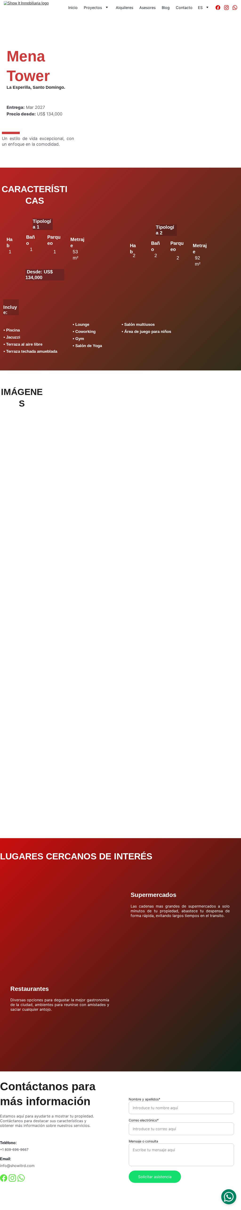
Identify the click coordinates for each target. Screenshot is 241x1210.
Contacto (184, 7)
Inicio (73, 7)
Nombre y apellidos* (144, 1099)
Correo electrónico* (144, 1120)
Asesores (147, 7)
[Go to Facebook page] (220, 7)
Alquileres (124, 7)
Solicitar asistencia (155, 1176)
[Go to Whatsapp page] (235, 7)
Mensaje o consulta (143, 1141)
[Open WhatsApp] (228, 1196)
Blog (166, 7)
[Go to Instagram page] (228, 7)
